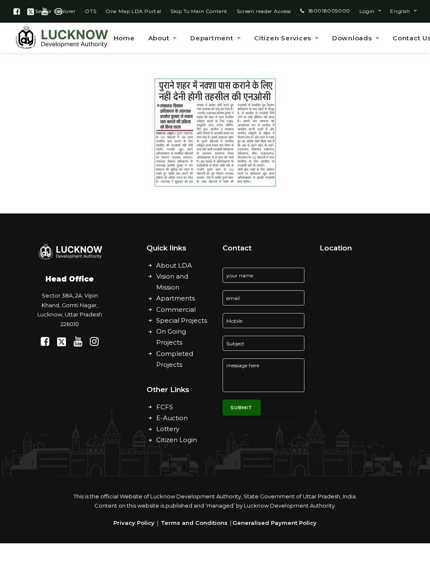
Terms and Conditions (194, 522)
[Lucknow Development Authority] (60, 37)
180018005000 (329, 11)
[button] (17, 11)
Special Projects (181, 320)
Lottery (167, 429)
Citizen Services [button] (282, 38)
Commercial (176, 309)
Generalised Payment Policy (275, 522)
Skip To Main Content (199, 11)
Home (124, 38)
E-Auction (172, 418)
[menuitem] (90, 11)
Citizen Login (176, 440)
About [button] (159, 38)
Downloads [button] (352, 38)
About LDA (174, 265)
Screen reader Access (264, 11)
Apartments (175, 298)
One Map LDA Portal (133, 11)
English (400, 11)
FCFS (164, 407)
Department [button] (211, 38)
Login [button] (367, 11)
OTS (90, 11)
